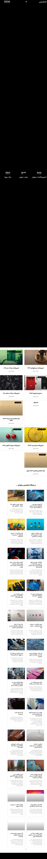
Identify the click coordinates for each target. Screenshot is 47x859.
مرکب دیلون (23, 177)
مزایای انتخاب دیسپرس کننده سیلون (16, 805)
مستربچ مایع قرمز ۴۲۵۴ (35, 393)
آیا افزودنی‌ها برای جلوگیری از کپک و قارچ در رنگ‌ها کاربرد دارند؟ (36, 506)
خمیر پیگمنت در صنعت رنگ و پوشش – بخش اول (36, 626)
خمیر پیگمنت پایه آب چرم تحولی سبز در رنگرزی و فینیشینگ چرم (35, 835)
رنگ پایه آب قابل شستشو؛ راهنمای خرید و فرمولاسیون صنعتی (16, 626)
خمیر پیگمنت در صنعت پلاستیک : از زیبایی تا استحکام (17, 535)
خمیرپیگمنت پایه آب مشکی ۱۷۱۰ (11, 393)
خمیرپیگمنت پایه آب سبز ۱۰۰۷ (11, 368)
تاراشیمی (43, 1)
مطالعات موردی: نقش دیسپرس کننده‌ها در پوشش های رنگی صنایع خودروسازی (35, 564)
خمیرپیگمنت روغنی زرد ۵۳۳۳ (36, 446)
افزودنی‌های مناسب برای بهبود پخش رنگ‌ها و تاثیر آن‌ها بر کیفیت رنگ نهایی (16, 564)
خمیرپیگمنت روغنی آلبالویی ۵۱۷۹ (11, 446)
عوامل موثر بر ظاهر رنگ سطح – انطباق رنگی (16, 505)
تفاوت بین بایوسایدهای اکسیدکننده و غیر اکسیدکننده (35, 714)
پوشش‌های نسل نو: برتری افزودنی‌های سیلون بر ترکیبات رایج (17, 683)
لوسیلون (35, 402)
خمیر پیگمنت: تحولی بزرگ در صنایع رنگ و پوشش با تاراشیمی (36, 535)
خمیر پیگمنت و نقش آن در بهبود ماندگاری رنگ (16, 654)
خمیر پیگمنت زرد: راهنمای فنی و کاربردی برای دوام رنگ (17, 595)
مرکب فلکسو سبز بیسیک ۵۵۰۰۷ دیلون (11, 419)
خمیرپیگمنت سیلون (39, 177)
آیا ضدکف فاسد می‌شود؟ (19, 713)
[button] (26, 2)
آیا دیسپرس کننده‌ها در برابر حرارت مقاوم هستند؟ (16, 835)
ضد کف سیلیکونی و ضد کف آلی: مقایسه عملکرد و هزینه (35, 655)
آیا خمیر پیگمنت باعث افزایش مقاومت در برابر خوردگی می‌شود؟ (35, 776)
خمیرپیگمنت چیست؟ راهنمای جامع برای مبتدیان (36, 595)
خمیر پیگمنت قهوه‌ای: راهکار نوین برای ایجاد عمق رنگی (17, 745)
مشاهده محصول (35, 371)
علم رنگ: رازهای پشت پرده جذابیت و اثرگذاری (36, 805)
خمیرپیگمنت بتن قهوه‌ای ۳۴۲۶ (36, 368)
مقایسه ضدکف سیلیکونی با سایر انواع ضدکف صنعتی (36, 745)
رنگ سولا (8, 177)
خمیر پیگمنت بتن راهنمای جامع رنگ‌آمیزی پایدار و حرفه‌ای (16, 776)
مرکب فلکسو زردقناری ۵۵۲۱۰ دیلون (35, 471)
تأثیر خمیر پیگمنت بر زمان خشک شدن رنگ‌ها (35, 683)
